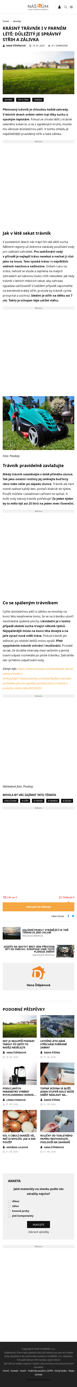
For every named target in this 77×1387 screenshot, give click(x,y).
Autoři (23, 1370)
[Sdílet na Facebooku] (68, 916)
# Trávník (38, 801)
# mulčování (10, 801)
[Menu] (71, 7)
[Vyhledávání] (65, 7)
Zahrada (38, 100)
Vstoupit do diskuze (38, 906)
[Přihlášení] (59, 7)
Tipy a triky (23, 100)
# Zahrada (52, 801)
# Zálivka (67, 801)
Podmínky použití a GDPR (40, 1370)
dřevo (15, 1201)
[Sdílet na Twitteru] (73, 916)
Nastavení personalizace (38, 1379)
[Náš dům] (38, 7)
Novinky (8, 100)
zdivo (15, 1206)
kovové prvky (20, 1211)
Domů (6, 1370)
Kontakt (14, 1370)
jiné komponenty (22, 1215)
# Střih (25, 801)
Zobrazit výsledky (38, 1232)
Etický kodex (61, 1370)
